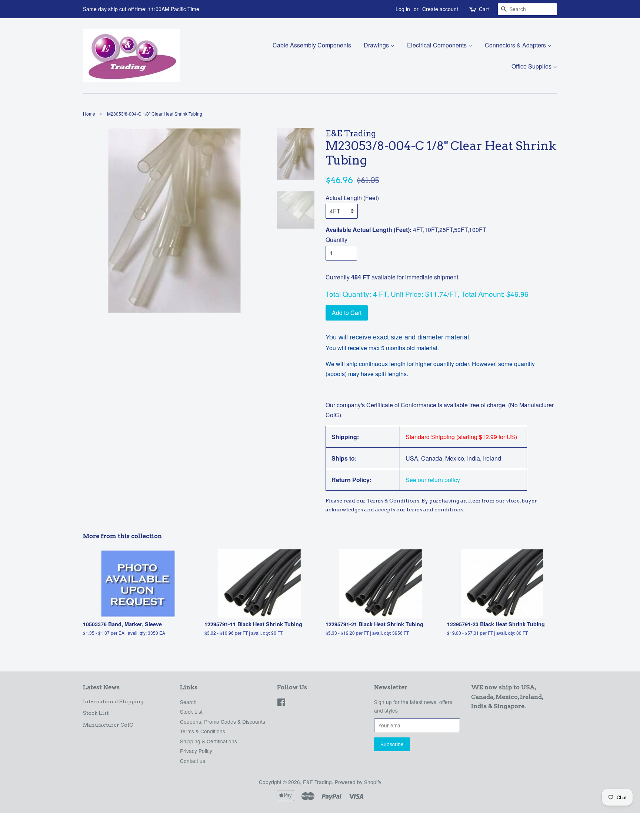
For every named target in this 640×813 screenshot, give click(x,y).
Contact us (192, 760)
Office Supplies (532, 66)
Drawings (377, 45)
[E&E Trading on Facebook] (281, 703)
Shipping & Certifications (208, 741)
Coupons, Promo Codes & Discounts (222, 721)
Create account (440, 9)
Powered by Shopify (358, 782)
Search (188, 702)
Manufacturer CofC (108, 725)
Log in (403, 9)
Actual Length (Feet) (352, 197)
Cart (484, 9)
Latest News (101, 687)
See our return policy (433, 479)
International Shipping (113, 701)
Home (89, 113)
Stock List (96, 713)
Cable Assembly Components (312, 45)
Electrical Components (437, 45)
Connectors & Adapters (516, 45)
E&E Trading (317, 782)
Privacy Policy (196, 750)
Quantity (336, 239)
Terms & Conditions (202, 731)
